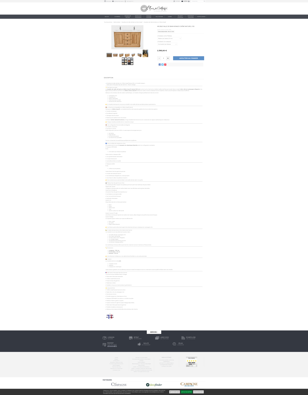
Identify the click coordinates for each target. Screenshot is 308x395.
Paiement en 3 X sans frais (116, 368)
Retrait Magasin (116, 365)
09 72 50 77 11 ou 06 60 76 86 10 (166, 363)
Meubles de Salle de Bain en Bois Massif (132, 22)
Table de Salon (141, 365)
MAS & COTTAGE (166, 357)
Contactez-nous (116, 370)
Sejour (107, 16)
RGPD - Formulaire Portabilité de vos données (141, 370)
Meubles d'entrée (148, 16)
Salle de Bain (159, 16)
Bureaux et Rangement (138, 16)
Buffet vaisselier (141, 362)
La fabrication (116, 360)
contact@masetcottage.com (166, 364)
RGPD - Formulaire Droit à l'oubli (141, 371)
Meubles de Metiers (128, 16)
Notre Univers (201, 16)
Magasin (116, 359)
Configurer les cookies (166, 366)
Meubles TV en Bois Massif (141, 357)
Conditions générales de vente (116, 363)
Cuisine (170, 16)
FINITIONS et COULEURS (191, 16)
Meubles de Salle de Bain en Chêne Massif (155, 22)
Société (116, 357)
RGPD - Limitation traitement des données (141, 368)
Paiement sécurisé (116, 366)
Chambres (117, 16)
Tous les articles (108, 22)
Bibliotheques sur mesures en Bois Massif (141, 363)
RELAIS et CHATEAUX (180, 16)
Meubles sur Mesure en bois (116, 362)
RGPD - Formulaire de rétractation (141, 366)
